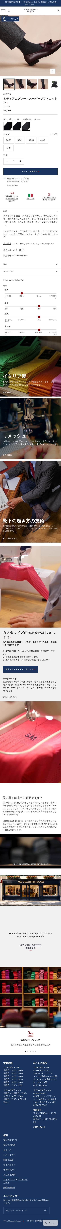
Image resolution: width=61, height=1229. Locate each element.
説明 (5, 211)
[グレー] (26, 126)
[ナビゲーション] (3, 10)
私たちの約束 (9, 1144)
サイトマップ (9, 1179)
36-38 (8, 140)
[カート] (58, 10)
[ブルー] (16, 126)
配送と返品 (8, 1159)
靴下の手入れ (9, 1169)
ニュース (7, 1149)
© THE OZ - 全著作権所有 (35, 1221)
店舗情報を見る (12, 185)
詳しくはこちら (10, 697)
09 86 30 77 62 (40, 1105)
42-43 (31, 140)
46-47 (8, 147)
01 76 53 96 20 (40, 1085)
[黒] (7, 126)
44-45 (42, 140)
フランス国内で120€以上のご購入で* (12, 198)
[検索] (9, 10)
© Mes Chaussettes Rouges (12, 1221)
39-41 (20, 140)
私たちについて (10, 1139)
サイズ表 (54, 134)
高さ (5, 264)
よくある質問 (9, 1174)
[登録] (45, 1210)
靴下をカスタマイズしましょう (19, 669)
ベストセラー (9, 1154)
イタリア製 (30, 198)
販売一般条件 (9, 1187)
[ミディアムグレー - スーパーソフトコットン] (9, 84)
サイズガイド (9, 1164)
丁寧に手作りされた (49, 198)
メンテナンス (8, 271)
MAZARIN (7, 94)
